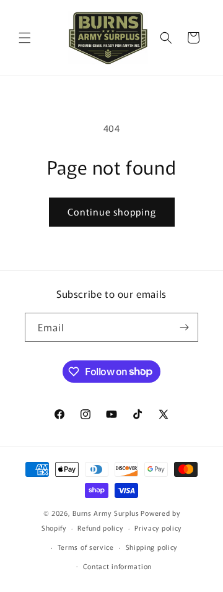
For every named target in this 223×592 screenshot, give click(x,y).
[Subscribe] (184, 327)
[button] (24, 37)
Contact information (117, 566)
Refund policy (100, 528)
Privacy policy (157, 528)
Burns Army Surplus (105, 513)
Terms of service (86, 547)
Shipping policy (152, 547)
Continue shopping (112, 211)
